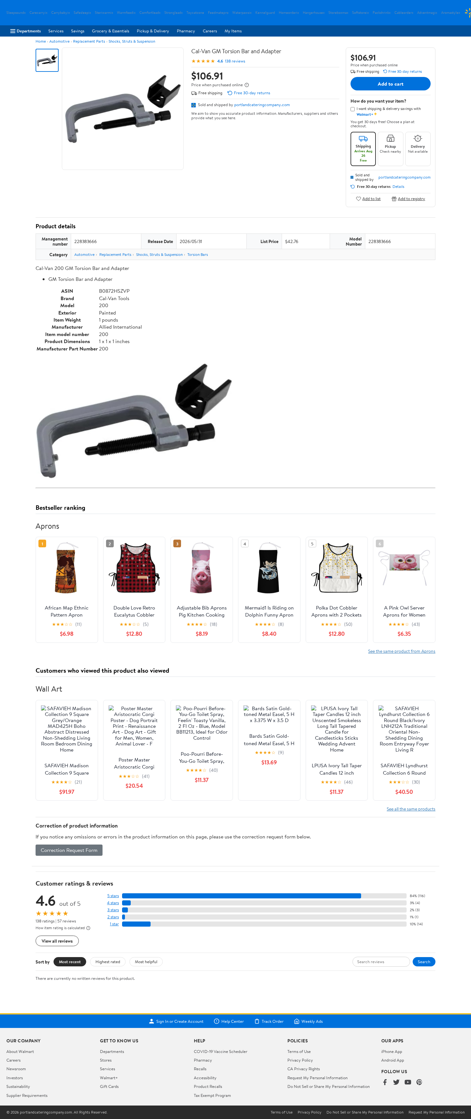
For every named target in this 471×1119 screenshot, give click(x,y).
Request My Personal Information (317, 1078)
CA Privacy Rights (303, 1069)
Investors (14, 1078)
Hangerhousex (314, 13)
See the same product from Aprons (401, 651)
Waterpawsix (242, 13)
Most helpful (146, 961)
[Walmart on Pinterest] (419, 1083)
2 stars (113, 916)
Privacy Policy (300, 1060)
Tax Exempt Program (212, 1095)
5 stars (113, 895)
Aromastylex (450, 13)
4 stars (113, 902)
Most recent (70, 961)
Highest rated (107, 961)
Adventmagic (427, 13)
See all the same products (411, 809)
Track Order (273, 1021)
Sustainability (18, 1086)
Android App (392, 1060)
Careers (210, 31)
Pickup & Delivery (153, 31)
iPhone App (391, 1051)
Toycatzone (195, 13)
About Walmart (20, 1051)
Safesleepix (82, 13)
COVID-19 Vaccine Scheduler (220, 1051)
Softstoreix (360, 13)
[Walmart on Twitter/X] (396, 1083)
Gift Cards (109, 1086)
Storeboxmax (338, 13)
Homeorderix (289, 13)
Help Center (232, 1021)
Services (55, 31)
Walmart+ (109, 1078)
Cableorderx (403, 13)
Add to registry (411, 198)
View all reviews (57, 941)
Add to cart (390, 83)
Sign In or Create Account (179, 1021)
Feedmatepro (218, 13)
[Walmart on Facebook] (384, 1083)
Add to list (371, 198)
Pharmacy (186, 31)
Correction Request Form (69, 850)
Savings (77, 31)
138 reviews (235, 61)
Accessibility (205, 1078)
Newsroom (16, 1069)
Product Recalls (208, 1086)
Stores (106, 1060)
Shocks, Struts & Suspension (132, 41)
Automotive (59, 41)
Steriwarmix (104, 13)
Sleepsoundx (16, 13)
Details (398, 186)
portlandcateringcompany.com (262, 104)
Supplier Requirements (26, 1095)
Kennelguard (265, 13)
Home (41, 41)
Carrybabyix (60, 13)
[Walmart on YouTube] (407, 1083)
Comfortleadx (150, 13)
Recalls (200, 1069)
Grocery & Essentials (110, 31)
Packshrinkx (382, 13)
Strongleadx (173, 13)
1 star (114, 923)
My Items (233, 31)
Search (424, 961)
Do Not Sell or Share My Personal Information (328, 1086)
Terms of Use (299, 1051)
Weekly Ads (312, 1021)
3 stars (113, 909)
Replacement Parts (89, 41)
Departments (29, 31)
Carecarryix (38, 13)
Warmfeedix (126, 13)
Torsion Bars (197, 254)
